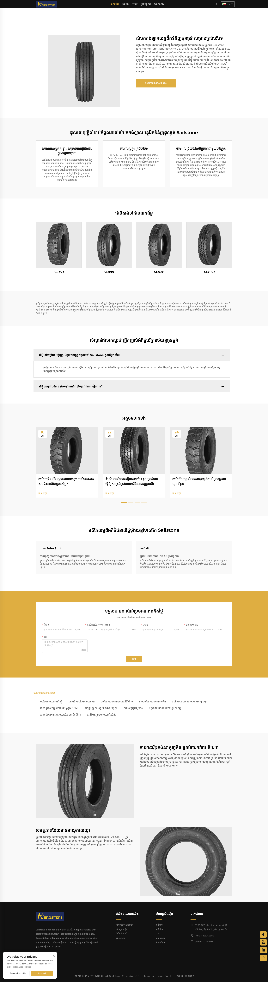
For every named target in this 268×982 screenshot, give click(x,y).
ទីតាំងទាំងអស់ (121, 933)
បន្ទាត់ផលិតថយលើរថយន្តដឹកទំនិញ (165, 708)
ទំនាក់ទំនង (159, 4)
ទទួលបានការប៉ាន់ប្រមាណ (156, 83)
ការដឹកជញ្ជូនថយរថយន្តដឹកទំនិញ (102, 714)
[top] (263, 958)
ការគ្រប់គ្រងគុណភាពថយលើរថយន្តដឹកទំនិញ (60, 714)
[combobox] (92, 629)
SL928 (159, 272)
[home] (46, 4)
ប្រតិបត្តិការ (146, 4)
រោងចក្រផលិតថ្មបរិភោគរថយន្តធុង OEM (59, 708)
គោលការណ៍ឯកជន (185, 976)
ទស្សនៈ (59, 244)
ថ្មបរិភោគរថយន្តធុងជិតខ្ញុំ (51, 701)
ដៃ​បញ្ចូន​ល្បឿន (122, 929)
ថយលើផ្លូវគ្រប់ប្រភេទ (133, 708)
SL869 (209, 272)
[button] (124, 502)
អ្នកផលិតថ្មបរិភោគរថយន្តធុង (82, 701)
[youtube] (263, 942)
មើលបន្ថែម (42, 493)
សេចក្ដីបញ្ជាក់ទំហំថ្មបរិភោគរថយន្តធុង (101, 708)
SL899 (109, 272)
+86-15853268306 (204, 935)
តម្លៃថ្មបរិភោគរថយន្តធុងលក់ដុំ (152, 701)
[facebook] (263, 934)
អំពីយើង (125, 4)
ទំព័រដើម (115, 4)
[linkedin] (263, 950)
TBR (135, 4)
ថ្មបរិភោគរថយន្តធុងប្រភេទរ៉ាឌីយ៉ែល (117, 701)
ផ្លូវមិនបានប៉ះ (121, 938)
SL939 (58, 272)
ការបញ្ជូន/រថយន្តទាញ (124, 924)
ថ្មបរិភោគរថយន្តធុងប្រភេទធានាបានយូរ (189, 701)
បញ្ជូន (134, 659)
